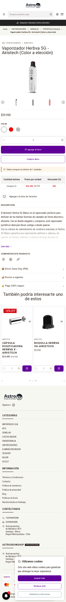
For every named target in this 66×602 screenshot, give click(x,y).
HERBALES (34, 29)
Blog (4, 494)
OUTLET (5, 461)
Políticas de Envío (10, 498)
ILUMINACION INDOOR (11, 449)
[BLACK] (18, 129)
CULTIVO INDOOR (9, 437)
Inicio (5, 29)
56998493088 (11, 522)
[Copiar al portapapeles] (18, 259)
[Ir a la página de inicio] (33, 5)
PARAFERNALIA (9, 441)
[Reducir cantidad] (3, 140)
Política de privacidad (11, 490)
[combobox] (30, 14)
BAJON (5, 457)
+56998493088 (12, 518)
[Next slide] (62, 102)
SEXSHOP (6, 453)
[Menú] (4, 14)
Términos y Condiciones (12, 477)
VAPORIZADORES (19, 29)
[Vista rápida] (29, 321)
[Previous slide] (3, 102)
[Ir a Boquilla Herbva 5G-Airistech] (49, 322)
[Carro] (62, 14)
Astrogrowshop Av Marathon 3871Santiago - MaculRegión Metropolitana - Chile (18, 530)
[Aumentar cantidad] (62, 140)
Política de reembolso (11, 485)
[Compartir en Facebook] (3, 259)
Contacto (6, 481)
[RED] (11, 129)
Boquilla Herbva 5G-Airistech (46, 344)
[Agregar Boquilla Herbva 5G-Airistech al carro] (59, 368)
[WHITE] (4, 129)
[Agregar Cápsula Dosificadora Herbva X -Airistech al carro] (27, 368)
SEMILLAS (6, 432)
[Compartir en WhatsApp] (10, 259)
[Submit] (50, 14)
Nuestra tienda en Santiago (14, 502)
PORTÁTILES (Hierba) (51, 29)
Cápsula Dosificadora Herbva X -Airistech (12, 347)
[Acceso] (57, 14)
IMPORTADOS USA (10, 424)
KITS (4, 428)
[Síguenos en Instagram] (13, 405)
